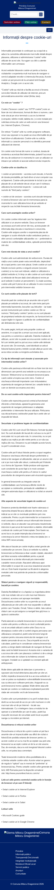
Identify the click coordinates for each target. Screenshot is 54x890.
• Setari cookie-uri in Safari (13, 802)
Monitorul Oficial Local (25, 864)
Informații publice (23, 854)
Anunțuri (19, 870)
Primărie (19, 851)
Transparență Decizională (27, 857)
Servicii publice (22, 867)
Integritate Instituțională (26, 861)
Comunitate (21, 874)
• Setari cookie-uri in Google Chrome (17, 822)
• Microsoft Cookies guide (13, 815)
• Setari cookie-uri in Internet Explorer (18, 789)
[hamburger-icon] (49, 30)
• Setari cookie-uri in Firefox (13, 796)
